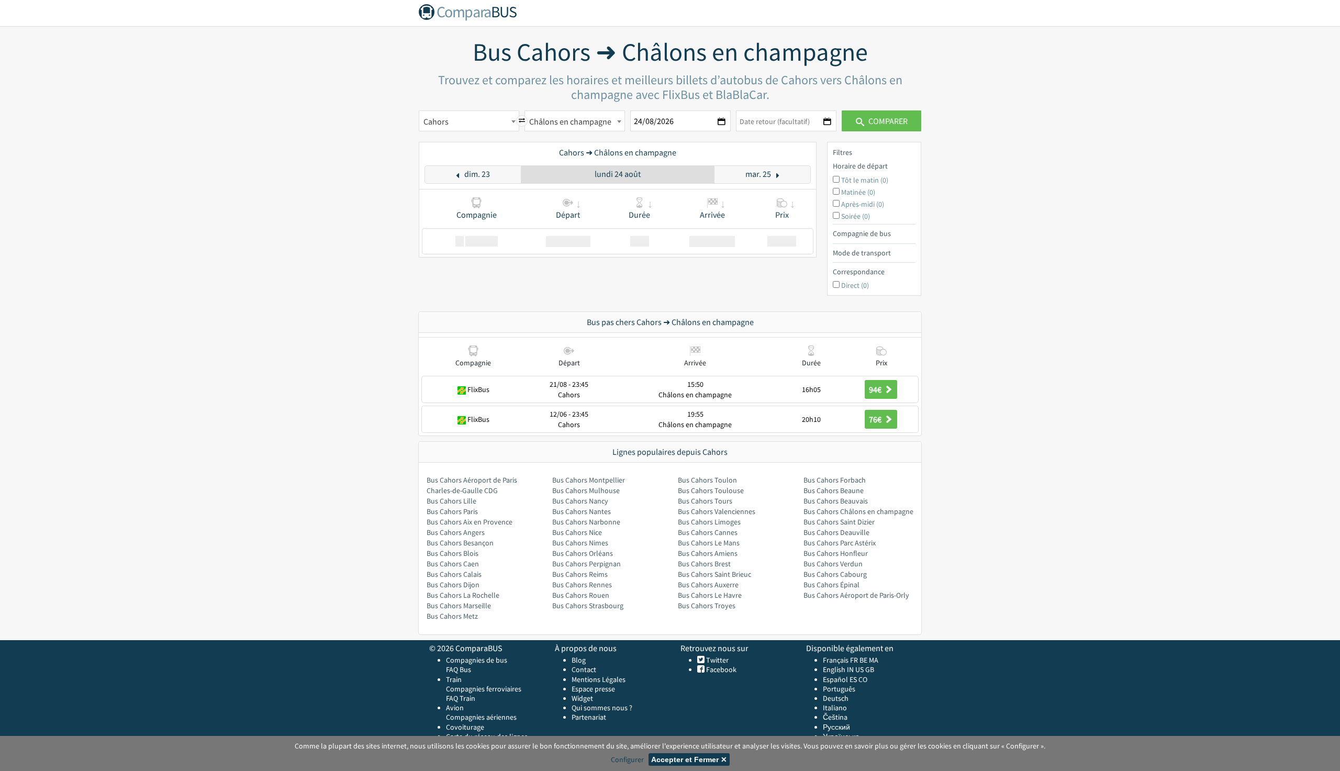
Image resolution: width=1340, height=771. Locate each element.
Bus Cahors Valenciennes (716, 511)
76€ (876, 419)
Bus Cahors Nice (577, 532)
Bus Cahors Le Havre (710, 595)
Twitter (717, 660)
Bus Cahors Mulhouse (586, 490)
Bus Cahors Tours (705, 501)
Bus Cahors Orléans (582, 553)
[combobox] (469, 120)
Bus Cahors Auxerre (708, 584)
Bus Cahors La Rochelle (463, 595)
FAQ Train (460, 698)
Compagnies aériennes (481, 717)
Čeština (835, 717)
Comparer (887, 121)
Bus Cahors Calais (454, 574)
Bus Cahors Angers (456, 532)
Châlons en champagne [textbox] (570, 121)
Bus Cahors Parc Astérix (839, 542)
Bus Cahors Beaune (833, 490)
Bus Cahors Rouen (580, 595)
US (859, 669)
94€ (876, 389)
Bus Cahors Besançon (460, 542)
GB (869, 669)
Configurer (627, 759)
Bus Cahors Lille (451, 501)
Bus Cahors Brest (704, 563)
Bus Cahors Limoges (709, 522)
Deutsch (835, 698)
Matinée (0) (858, 192)
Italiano (835, 707)
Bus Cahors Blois (452, 553)
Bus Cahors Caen (453, 563)
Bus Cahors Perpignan (586, 563)
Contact (584, 669)
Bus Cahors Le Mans (709, 542)
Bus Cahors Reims (580, 574)
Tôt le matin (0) (864, 180)
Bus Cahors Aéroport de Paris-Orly (856, 595)
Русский (836, 727)
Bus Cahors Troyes (706, 605)
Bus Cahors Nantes (581, 511)
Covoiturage (465, 727)
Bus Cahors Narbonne (586, 522)
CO (862, 679)
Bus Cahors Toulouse (711, 490)
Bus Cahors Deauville (836, 532)
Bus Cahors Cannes (708, 532)
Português (839, 689)
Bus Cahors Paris (452, 511)
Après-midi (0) (862, 204)
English (834, 669)
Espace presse (593, 689)
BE (863, 660)
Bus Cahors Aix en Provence (469, 522)
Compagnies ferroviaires (483, 689)
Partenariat (589, 717)
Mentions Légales (599, 679)
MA (873, 660)
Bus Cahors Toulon (707, 480)
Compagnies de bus (476, 660)
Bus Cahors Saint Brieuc (714, 574)
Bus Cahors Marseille (459, 605)
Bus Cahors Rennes (582, 584)
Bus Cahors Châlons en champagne (858, 511)
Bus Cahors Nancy (580, 501)
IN (850, 669)
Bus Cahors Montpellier (588, 480)
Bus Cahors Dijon (453, 584)
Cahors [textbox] (436, 121)
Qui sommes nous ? (602, 707)
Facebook (720, 669)
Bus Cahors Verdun (833, 563)
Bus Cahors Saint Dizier (839, 522)
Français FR (840, 660)
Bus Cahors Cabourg (835, 574)
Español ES (840, 679)
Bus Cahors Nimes (580, 542)
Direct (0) (855, 285)
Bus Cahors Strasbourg (587, 605)
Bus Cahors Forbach (834, 480)
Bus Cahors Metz (452, 616)
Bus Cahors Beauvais (835, 501)
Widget (582, 698)
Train (454, 679)
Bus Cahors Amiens (708, 553)
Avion (455, 707)
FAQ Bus (458, 669)
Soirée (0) (855, 216)
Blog (579, 660)
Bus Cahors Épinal (831, 584)
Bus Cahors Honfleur (835, 553)
